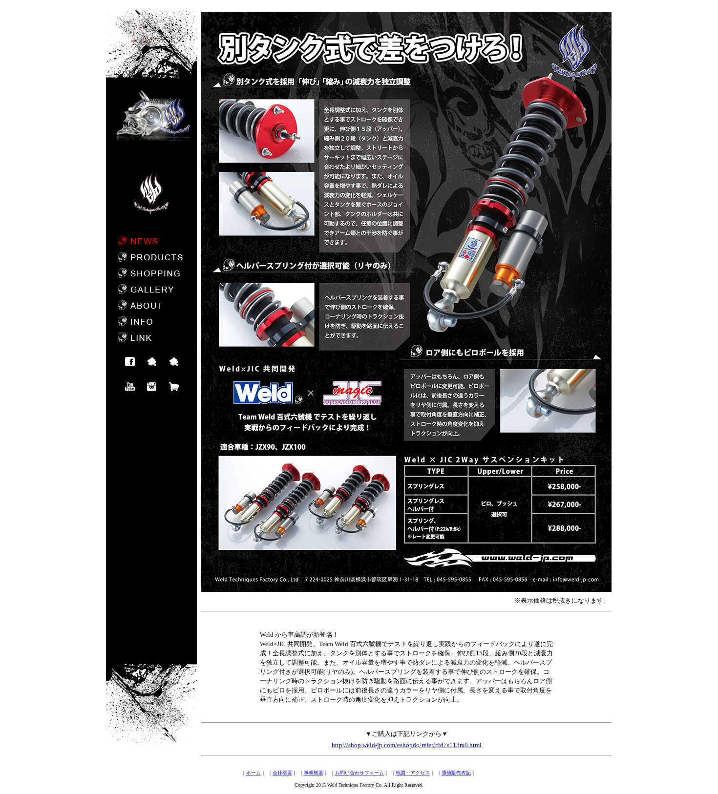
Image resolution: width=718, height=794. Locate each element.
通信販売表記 (456, 772)
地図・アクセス (413, 772)
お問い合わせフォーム (359, 772)
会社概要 (282, 772)
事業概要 (313, 772)
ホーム (253, 772)
